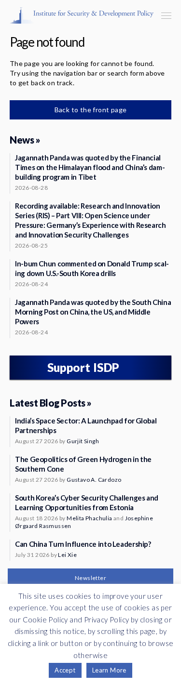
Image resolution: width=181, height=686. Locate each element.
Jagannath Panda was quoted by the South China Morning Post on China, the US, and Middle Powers (93, 312)
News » (25, 139)
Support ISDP (83, 367)
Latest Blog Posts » (51, 403)
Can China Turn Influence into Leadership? (83, 544)
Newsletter (90, 577)
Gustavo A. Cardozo (94, 479)
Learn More (109, 670)
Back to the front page (91, 110)
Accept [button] (65, 670)
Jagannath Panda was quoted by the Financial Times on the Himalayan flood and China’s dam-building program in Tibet (90, 167)
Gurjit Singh (83, 441)
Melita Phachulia (89, 518)
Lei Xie (67, 554)
